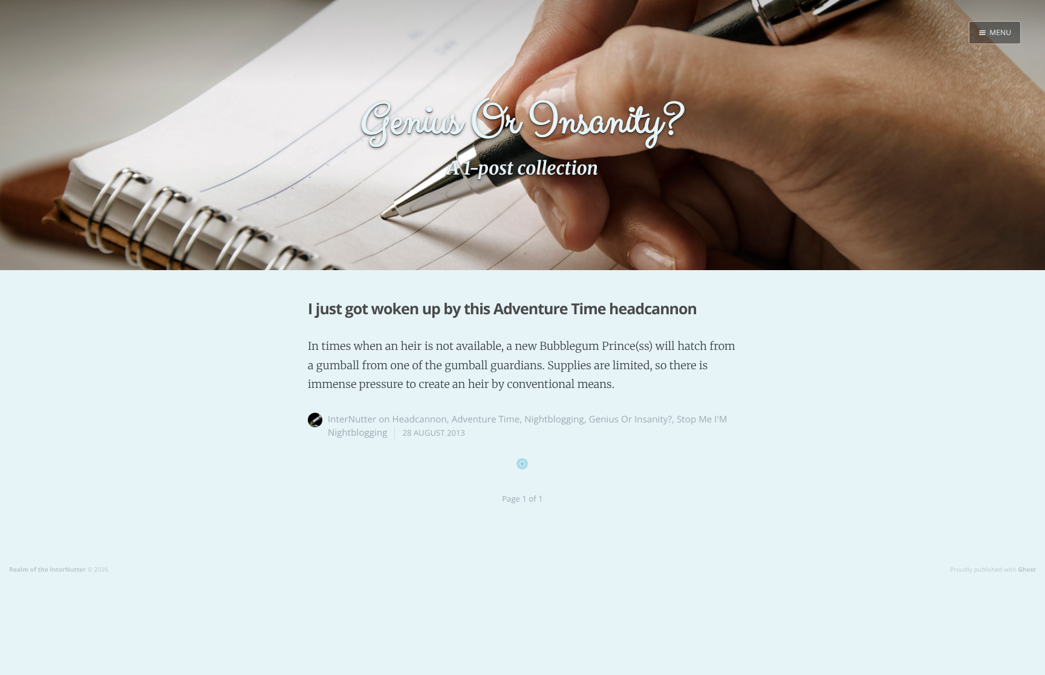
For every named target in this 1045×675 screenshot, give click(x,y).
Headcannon (419, 419)
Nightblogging (554, 419)
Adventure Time (486, 419)
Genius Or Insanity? (630, 419)
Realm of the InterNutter (47, 569)
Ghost (1027, 569)
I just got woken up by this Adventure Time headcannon (502, 309)
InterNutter (352, 419)
